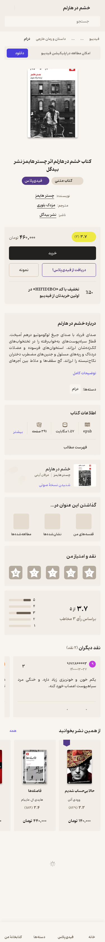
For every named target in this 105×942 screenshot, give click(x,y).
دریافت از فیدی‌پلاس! (69, 270)
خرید (52, 253)
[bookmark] (66, 147)
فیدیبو (94, 39)
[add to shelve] (84, 521)
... (82, 39)
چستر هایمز (44, 196)
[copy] (13, 292)
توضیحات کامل (84, 373)
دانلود (19, 53)
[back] (97, 8)
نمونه (24, 270)
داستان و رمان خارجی (51, 39)
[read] (21, 521)
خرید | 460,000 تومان (28, 935)
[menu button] (8, 8)
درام (27, 39)
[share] (39, 147)
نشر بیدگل (47, 215)
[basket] (21, 8)
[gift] (52, 147)
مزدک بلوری (46, 205)
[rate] (89, 572)
